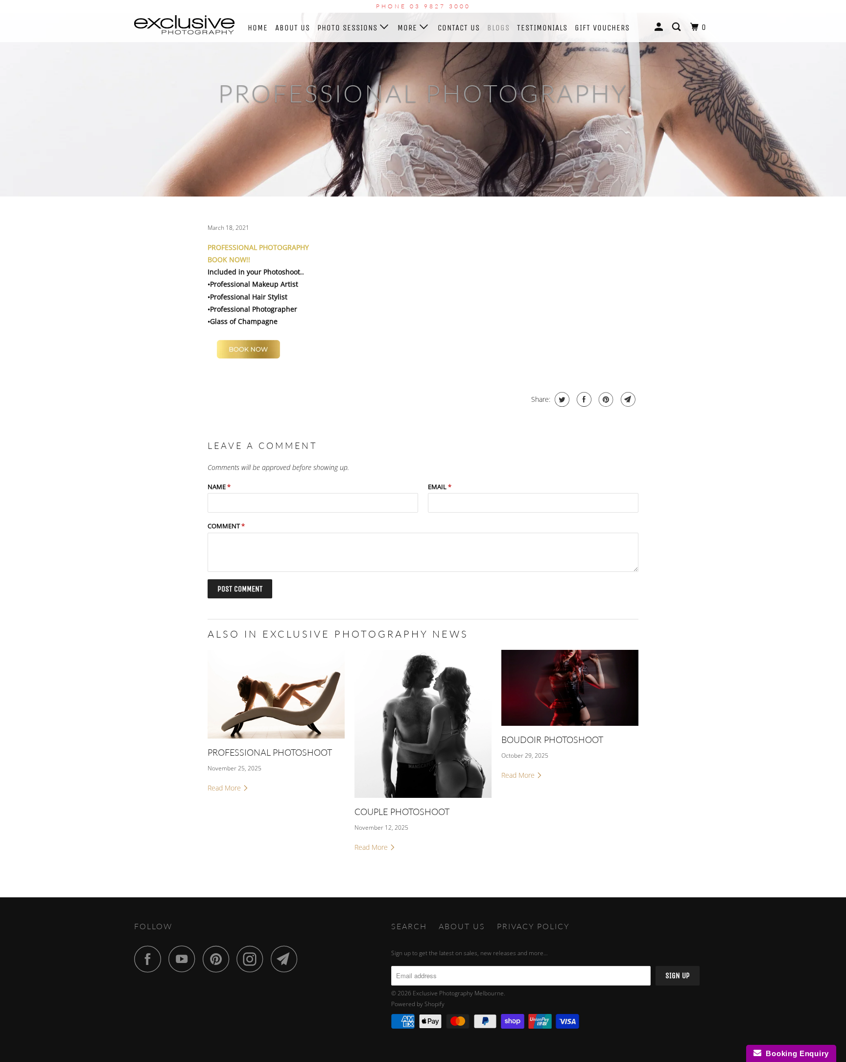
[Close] (529, 393)
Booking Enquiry (795, 1053)
